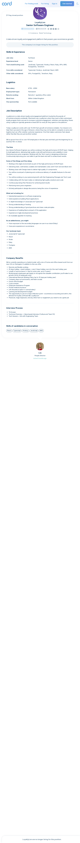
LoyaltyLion (40, 22)
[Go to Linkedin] (51, 29)
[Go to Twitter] (53, 29)
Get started (67, 4)
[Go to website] (48, 29)
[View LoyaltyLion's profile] (40, 13)
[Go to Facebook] (56, 29)
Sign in (54, 4)
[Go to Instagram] (58, 29)
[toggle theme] (78, 4)
